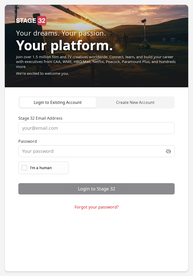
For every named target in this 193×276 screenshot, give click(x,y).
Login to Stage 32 (96, 189)
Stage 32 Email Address (40, 118)
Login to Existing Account (58, 102)
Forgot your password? (97, 207)
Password (27, 141)
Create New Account (135, 102)
